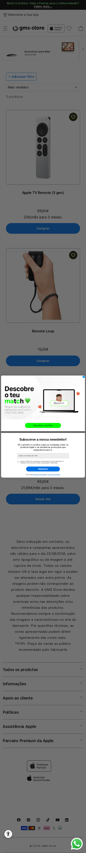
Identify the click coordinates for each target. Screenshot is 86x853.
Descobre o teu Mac (43, 425)
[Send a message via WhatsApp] (77, 844)
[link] (43, 398)
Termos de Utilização (54, 474)
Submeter (43, 469)
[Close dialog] (83, 377)
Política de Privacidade (40, 474)
